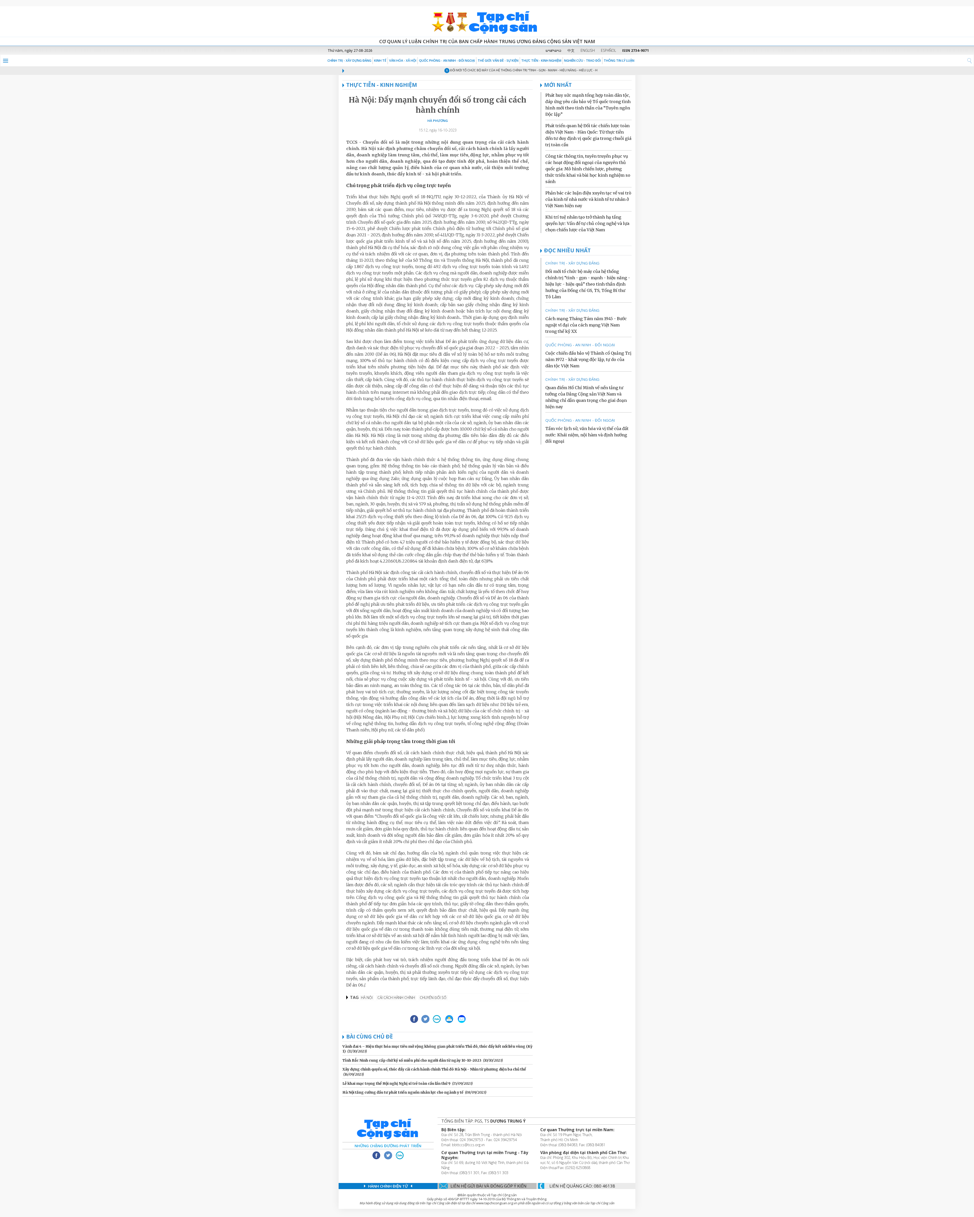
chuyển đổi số (433, 997)
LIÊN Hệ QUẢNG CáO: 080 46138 (582, 1186)
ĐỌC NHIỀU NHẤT (567, 250)
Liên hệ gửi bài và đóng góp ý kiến (488, 1186)
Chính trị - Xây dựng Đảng (349, 60)
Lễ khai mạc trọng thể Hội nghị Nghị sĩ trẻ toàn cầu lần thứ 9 (396, 1083)
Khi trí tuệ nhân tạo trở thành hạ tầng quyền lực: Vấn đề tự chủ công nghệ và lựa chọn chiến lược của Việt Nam (587, 223)
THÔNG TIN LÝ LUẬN (619, 60)
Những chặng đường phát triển (388, 1145)
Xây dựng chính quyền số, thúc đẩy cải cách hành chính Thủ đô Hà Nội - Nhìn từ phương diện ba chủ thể (434, 1069)
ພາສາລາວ (553, 50)
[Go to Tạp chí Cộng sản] (487, 21)
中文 (571, 50)
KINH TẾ (380, 60)
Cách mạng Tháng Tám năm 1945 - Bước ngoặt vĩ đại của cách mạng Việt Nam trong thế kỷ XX (586, 325)
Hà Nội (367, 997)
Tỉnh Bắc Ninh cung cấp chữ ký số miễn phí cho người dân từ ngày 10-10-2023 (411, 1060)
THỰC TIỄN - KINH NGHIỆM (541, 60)
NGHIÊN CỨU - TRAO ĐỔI (582, 60)
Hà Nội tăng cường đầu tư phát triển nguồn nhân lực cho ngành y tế (402, 1092)
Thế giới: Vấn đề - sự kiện (498, 60)
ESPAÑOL (608, 50)
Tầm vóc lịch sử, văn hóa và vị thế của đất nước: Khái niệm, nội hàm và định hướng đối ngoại (587, 435)
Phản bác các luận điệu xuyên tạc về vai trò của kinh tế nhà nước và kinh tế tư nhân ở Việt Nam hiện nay (588, 199)
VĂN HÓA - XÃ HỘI (402, 60)
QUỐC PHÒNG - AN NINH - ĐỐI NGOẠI (447, 60)
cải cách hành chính (396, 997)
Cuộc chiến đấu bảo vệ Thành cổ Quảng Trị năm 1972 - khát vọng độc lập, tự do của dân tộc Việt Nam (588, 359)
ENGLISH (588, 50)
